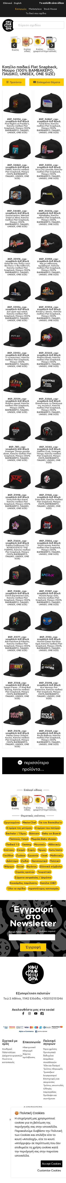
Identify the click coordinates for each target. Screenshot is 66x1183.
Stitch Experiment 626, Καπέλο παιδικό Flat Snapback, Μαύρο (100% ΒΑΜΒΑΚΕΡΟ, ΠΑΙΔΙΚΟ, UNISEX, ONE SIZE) (17, 598)
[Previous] (14, 45)
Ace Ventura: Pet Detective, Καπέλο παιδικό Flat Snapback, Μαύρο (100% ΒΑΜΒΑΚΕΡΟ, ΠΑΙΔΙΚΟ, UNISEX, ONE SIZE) (49, 690)
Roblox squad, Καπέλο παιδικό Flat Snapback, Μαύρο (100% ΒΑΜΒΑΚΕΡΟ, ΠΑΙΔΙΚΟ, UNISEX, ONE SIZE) (17, 405)
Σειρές (31, 849)
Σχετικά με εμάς (9, 1042)
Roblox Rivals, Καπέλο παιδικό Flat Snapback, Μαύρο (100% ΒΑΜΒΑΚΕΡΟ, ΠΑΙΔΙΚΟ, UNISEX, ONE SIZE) (49, 359)
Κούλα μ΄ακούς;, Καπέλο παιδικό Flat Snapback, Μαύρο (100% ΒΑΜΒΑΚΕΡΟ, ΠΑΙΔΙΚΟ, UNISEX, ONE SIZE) (48, 313)
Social (20, 866)
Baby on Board (51, 833)
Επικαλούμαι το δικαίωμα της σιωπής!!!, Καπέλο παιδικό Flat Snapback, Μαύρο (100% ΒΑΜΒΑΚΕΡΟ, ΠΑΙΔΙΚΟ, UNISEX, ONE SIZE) (49, 406)
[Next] (52, 45)
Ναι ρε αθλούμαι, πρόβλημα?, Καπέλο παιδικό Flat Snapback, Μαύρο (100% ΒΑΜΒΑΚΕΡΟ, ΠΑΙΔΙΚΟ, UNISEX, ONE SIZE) (49, 267)
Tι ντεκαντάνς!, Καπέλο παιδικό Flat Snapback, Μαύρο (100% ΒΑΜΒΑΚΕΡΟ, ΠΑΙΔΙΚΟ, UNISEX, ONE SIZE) (17, 359)
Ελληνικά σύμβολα (51, 866)
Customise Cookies (49, 1170)
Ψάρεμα (9, 866)
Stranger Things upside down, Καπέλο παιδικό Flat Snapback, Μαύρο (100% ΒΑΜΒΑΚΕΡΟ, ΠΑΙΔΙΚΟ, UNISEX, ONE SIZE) (17, 453)
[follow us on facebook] (23, 1013)
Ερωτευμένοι (12, 822)
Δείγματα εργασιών (12, 1055)
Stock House (50, 9)
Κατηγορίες (21, 9)
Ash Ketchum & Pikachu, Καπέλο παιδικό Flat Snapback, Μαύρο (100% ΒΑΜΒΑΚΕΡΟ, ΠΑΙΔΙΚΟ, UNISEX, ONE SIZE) (17, 643)
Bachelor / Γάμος (16, 833)
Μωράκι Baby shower (43, 838)
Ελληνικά (7, 3)
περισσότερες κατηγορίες (43, 888)
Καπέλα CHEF (48, 883)
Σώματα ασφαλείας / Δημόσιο (33, 877)
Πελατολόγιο (8, 1052)
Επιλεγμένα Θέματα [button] (48, 82)
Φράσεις (32, 866)
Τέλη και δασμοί (51, 1065)
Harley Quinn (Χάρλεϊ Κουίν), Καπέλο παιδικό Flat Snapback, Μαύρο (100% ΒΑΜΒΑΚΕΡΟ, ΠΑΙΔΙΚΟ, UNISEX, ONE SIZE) (17, 739)
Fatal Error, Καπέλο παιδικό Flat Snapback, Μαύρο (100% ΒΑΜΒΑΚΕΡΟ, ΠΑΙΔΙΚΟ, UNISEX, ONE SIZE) (49, 126)
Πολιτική (55, 860)
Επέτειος (9, 849)
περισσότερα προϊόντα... (35, 766)
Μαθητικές (56, 855)
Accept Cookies (51, 1163)
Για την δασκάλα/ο (50, 822)
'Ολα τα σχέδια (16, 888)
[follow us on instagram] (29, 1013)
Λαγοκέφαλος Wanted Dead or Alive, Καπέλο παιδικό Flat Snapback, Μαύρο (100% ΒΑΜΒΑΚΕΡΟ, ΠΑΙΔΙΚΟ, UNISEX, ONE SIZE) (17, 219)
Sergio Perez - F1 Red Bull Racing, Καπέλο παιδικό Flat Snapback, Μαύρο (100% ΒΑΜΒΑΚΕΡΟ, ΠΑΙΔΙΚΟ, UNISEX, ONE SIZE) (17, 690)
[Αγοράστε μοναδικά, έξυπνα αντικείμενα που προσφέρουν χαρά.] (8, 25)
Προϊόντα (15, 82)
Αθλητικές (54, 844)
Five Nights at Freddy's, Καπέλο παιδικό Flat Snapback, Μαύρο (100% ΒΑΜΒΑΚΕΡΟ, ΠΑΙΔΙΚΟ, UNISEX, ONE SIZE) (17, 126)
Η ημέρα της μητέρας (19, 827)
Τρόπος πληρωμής (53, 1068)
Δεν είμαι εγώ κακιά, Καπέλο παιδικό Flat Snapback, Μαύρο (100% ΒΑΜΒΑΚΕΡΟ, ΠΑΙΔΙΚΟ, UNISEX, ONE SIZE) (17, 313)
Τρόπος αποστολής (53, 1085)
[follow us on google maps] (42, 1013)
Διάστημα (12, 860)
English (17, 3)
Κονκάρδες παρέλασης (23, 883)
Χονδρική (7, 1049)
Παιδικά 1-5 (12, 844)
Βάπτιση (34, 833)
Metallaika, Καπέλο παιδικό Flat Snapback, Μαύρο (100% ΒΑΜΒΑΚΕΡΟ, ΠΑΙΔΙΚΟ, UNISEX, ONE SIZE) (49, 217)
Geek (44, 855)
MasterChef (29, 822)
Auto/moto (55, 849)
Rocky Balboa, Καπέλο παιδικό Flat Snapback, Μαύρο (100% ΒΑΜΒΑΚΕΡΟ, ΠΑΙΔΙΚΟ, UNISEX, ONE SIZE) (49, 737)
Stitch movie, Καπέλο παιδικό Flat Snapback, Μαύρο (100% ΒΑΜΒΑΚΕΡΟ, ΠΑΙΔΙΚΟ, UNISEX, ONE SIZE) (49, 547)
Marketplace (35, 9)
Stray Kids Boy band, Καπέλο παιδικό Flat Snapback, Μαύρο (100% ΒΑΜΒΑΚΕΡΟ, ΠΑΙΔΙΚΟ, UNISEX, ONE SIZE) (17, 501)
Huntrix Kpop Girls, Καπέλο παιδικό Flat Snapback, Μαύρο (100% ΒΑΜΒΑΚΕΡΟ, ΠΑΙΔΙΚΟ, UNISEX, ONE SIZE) (49, 598)
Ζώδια (25, 860)
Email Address (18, 932)
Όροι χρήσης (50, 1049)
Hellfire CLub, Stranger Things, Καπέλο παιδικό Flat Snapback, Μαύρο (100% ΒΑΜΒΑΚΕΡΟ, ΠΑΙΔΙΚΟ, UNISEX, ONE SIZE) (48, 455)
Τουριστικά (44, 872)
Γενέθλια (8, 855)
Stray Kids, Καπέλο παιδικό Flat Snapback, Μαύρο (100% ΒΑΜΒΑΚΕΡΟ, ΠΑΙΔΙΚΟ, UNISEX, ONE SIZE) (49, 501)
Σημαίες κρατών (24, 872)
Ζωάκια (20, 855)
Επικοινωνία (32, 1042)
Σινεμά (21, 849)
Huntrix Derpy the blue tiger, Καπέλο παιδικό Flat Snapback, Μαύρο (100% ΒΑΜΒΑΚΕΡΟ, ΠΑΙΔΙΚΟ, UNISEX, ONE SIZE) (48, 643)
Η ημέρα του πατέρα (47, 827)
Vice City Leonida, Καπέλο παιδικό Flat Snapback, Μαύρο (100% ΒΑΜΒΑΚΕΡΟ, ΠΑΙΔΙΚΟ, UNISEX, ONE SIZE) (48, 171)
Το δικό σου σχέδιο (36, 13)
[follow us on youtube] (36, 1013)
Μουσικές (39, 844)
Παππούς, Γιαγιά (19, 838)
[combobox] (38, 24)
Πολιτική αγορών (49, 1042)
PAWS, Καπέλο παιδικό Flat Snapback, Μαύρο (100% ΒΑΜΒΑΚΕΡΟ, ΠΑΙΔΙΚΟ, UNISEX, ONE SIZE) (17, 171)
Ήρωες (42, 849)
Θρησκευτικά (39, 860)
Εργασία (33, 855)
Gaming (26, 844)
